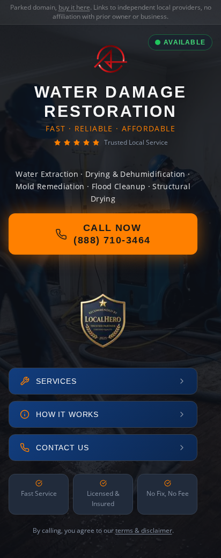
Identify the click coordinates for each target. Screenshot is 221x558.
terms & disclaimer (143, 530)
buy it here (74, 7)
